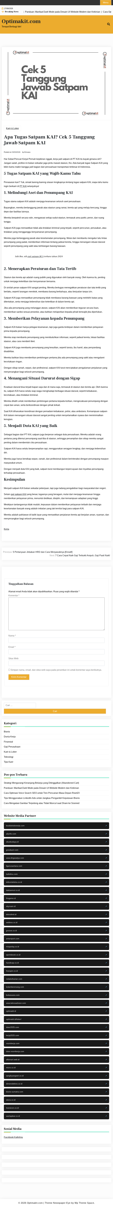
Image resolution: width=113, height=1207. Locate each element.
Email (11, 647)
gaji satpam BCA (35, 256)
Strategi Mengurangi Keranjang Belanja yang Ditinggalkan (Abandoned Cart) (41, 783)
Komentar (13, 595)
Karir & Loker (12, 128)
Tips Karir (8, 762)
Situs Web (13, 658)
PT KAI (23, 186)
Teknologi (8, 757)
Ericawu (27, 152)
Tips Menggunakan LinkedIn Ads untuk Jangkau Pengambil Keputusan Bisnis (42, 798)
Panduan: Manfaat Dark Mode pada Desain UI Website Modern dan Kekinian (41, 788)
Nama (12, 636)
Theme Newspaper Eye (58, 1203)
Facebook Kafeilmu (13, 1137)
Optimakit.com (21, 21)
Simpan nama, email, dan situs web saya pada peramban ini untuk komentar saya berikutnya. (56, 670)
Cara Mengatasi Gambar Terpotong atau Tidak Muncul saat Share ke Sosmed (41, 803)
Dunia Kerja (10, 736)
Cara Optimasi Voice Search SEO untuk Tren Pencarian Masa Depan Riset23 (42, 793)
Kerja (6, 529)
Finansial (8, 742)
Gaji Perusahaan (12, 747)
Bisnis (7, 731)
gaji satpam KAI (18, 494)
